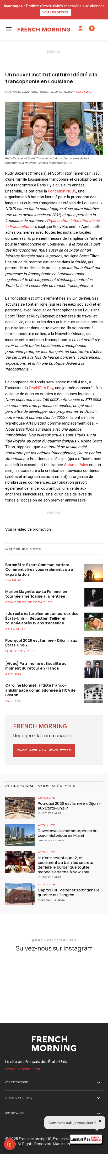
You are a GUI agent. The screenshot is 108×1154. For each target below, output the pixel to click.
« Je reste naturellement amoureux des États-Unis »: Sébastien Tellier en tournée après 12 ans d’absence (41, 618)
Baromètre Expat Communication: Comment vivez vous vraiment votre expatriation (39, 569)
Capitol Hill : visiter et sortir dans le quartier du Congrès (69, 892)
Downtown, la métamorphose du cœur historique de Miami (68, 833)
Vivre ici (14, 580)
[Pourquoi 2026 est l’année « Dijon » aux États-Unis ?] (20, 808)
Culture (14, 701)
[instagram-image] (21, 973)
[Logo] (44, 30)
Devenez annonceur (22, 1068)
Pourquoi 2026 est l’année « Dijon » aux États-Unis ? (41, 643)
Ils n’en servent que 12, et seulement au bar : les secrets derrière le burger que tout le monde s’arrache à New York (65, 865)
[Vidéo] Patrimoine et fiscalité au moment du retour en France (36, 666)
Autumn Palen (76, 464)
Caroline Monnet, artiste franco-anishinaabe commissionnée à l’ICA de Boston (40, 690)
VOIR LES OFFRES (55, 12)
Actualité (83, 92)
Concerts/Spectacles (29, 602)
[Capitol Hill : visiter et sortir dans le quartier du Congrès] (20, 894)
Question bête (21, 651)
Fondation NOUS (62, 191)
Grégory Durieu (51, 840)
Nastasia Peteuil (51, 900)
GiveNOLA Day (41, 387)
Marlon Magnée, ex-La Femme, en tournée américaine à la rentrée (36, 594)
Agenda (13, 674)
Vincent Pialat (49, 813)
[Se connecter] (80, 28)
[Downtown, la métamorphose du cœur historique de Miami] (20, 835)
